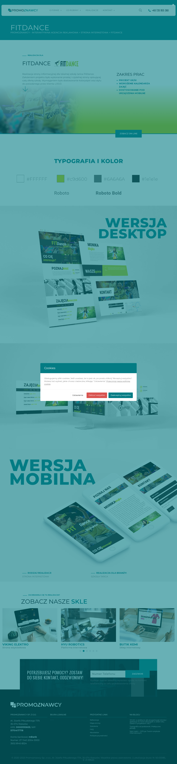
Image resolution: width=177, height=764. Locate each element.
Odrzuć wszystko (97, 395)
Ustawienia (77, 395)
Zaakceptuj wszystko (121, 395)
